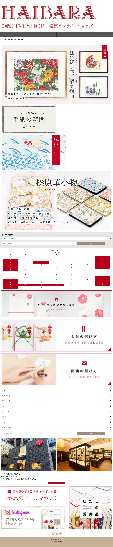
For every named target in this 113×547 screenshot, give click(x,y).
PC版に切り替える (59, 539)
